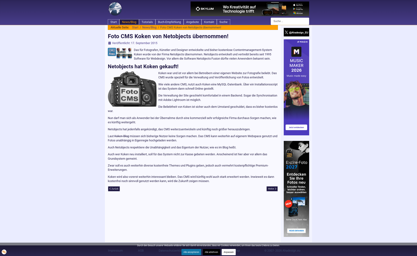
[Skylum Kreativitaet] (250, 8)
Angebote (192, 22)
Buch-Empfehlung (169, 22)
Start (113, 22)
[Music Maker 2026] (296, 87)
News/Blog (129, 22)
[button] (4, 251)
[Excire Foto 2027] (296, 188)
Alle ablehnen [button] (211, 252)
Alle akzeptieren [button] (191, 252)
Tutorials (147, 22)
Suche (223, 22)
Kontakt (209, 22)
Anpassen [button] (229, 252)
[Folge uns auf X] (296, 32)
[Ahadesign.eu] (115, 8)
